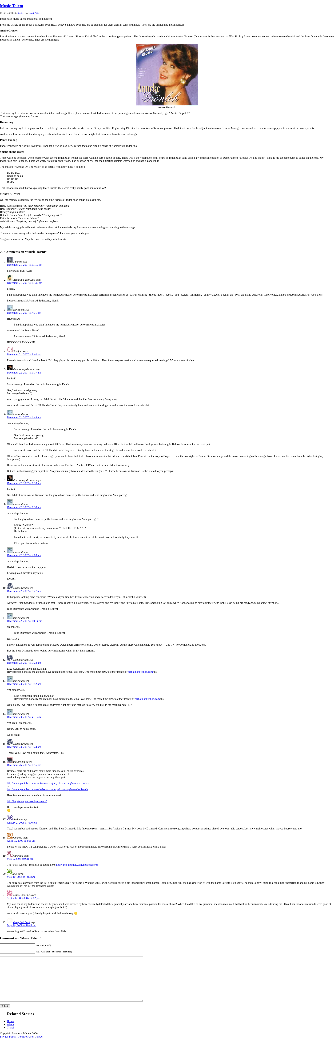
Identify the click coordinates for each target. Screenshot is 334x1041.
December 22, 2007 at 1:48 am (24, 417)
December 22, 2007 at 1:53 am (24, 483)
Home (10, 1021)
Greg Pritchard (21, 922)
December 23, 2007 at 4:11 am (24, 717)
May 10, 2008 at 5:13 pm (21, 876)
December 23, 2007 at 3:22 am (24, 662)
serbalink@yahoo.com (140, 671)
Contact (39, 1036)
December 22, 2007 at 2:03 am (24, 555)
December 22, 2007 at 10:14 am (24, 620)
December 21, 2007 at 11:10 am (24, 264)
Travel (10, 1027)
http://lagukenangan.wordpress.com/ (27, 801)
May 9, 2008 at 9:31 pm (20, 858)
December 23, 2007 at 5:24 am (24, 746)
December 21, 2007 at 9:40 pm (24, 354)
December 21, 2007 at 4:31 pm (24, 312)
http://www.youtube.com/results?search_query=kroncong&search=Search (47, 789)
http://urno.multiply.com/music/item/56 (77, 864)
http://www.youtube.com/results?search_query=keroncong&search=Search (48, 783)
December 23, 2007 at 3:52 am (24, 683)
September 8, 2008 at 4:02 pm (23, 898)
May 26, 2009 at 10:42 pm (21, 925)
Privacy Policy (8, 1036)
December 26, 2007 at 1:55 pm (24, 765)
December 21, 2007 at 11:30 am (24, 282)
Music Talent (11, 5)
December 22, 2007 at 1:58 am (24, 507)
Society (21, 13)
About (10, 1024)
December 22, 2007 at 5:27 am (24, 591)
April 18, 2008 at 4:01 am (21, 840)
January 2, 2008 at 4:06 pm (22, 822)
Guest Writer (34, 13)
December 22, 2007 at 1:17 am (24, 372)
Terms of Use (25, 1036)
